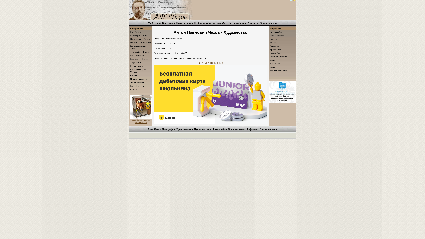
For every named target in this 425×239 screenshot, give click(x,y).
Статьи (133, 89)
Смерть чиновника (278, 56)
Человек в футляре (278, 70)
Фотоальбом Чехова (139, 52)
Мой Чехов (154, 23)
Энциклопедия (268, 23)
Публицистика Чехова (140, 42)
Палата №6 (275, 53)
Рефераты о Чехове (139, 59)
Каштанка (274, 46)
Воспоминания (237, 23)
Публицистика (202, 23)
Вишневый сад (277, 32)
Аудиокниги (135, 62)
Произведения (184, 23)
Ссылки (133, 75)
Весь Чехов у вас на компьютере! (141, 121)
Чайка (272, 67)
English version (137, 86)
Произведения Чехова (140, 39)
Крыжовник (275, 49)
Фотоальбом (220, 23)
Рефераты (253, 23)
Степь (272, 60)
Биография (168, 23)
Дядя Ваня (275, 39)
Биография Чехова (138, 35)
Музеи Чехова (136, 66)
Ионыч (273, 42)
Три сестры (275, 63)
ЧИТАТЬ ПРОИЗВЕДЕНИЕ (210, 63)
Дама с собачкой (277, 35)
